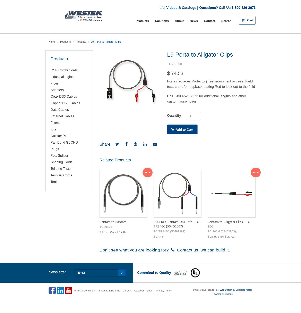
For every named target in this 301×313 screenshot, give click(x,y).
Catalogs (139, 290)
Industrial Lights (62, 77)
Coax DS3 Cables (64, 96)
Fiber (54, 83)
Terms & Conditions (85, 290)
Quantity (174, 116)
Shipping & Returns (109, 290)
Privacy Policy (164, 290)
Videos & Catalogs (180, 8)
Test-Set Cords (61, 175)
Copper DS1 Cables (65, 103)
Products (65, 41)
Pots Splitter (59, 155)
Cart (251, 19)
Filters (55, 123)
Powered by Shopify (222, 294)
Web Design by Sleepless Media (236, 290)
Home (52, 41)
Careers (127, 290)
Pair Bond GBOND (64, 142)
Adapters (57, 90)
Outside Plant (60, 136)
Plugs (55, 149)
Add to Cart (185, 129)
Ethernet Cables (62, 116)
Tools (54, 182)
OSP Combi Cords (64, 70)
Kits (53, 129)
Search (226, 21)
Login (150, 290)
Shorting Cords (61, 162)
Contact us (186, 250)
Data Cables (60, 109)
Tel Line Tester (61, 168)
